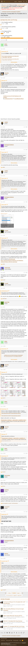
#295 (26, 453)
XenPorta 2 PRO (3, 644)
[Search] (26, 1)
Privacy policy (15, 640)
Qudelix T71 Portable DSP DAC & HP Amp (13, 626)
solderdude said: (4, 290)
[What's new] (24, 1)
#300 (26, 558)
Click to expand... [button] (14, 62)
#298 (26, 511)
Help (20, 640)
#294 (26, 431)
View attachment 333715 (16, 413)
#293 (26, 406)
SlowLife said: (4, 51)
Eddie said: (3, 80)
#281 (26, 48)
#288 (26, 272)
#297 (26, 494)
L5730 (4, 611)
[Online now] (3, 270)
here (13, 7)
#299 (26, 545)
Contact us (3, 640)
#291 (26, 346)
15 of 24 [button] (14, 593)
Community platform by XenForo (11, 642)
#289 (26, 288)
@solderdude (12, 259)
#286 (26, 201)
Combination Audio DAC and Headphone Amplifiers (15, 604)
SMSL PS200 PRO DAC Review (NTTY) (12, 615)
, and (10, 503)
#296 (26, 480)
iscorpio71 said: (4, 561)
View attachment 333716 (6, 415)
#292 (26, 369)
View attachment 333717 (16, 415)
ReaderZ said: (4, 514)
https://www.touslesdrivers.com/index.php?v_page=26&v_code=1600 (10, 57)
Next (18, 593)
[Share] (24, 49)
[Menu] (1, 1)
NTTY (4, 617)
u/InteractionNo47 (9, 98)
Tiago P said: (3, 152)
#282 (26, 77)
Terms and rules (9, 640)
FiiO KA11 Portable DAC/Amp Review (12, 621)
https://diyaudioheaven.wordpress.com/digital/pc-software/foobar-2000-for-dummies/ (12, 261)
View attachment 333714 (6, 413)
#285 (26, 175)
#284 (26, 149)
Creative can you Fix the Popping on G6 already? (13, 355)
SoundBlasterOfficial (19, 98)
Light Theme (4, 638)
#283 (26, 127)
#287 (26, 235)
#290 (26, 307)
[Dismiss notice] (26, 5)
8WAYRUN (14, 644)
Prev (10, 593)
